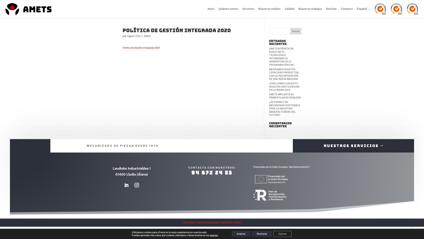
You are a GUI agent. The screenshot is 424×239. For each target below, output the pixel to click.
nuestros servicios (351, 145)
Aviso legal (189, 222)
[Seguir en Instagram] (136, 185)
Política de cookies (231, 222)
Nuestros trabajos (310, 9)
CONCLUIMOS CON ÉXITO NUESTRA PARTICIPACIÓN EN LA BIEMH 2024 (284, 86)
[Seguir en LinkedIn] (126, 185)
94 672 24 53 (212, 172)
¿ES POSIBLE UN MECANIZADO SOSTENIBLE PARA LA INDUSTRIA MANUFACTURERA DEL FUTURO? (284, 108)
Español (362, 9)
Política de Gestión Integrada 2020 (141, 47)
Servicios (248, 9)
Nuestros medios (269, 9)
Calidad (289, 9)
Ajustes (282, 234)
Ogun (130, 36)
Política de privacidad (207, 222)
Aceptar (241, 234)
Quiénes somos (228, 9)
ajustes (214, 235)
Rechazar (262, 234)
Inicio (211, 9)
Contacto (347, 9)
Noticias (331, 9)
